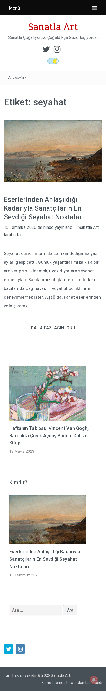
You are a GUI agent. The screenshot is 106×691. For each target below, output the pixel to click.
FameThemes (53, 682)
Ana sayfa (16, 77)
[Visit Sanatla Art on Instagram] (57, 50)
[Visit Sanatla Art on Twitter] (46, 50)
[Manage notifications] (94, 680)
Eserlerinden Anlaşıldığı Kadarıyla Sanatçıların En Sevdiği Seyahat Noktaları (44, 208)
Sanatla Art (53, 26)
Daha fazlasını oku (53, 327)
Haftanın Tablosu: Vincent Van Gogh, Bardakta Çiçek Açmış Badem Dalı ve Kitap (49, 435)
